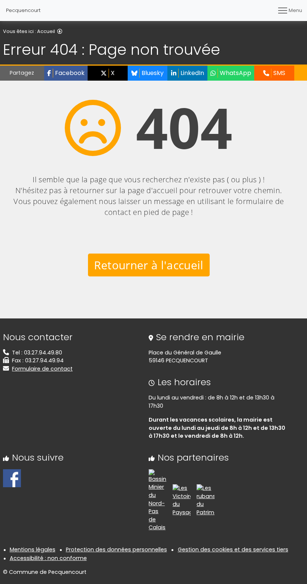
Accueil (46, 31)
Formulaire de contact (42, 368)
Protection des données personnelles (116, 549)
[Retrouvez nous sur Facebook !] (12, 478)
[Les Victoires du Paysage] (182, 500)
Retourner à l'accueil (149, 265)
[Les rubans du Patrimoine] (206, 500)
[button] (66, 73)
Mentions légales (32, 549)
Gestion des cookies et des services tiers (233, 549)
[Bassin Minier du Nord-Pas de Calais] (158, 500)
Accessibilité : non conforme (48, 558)
